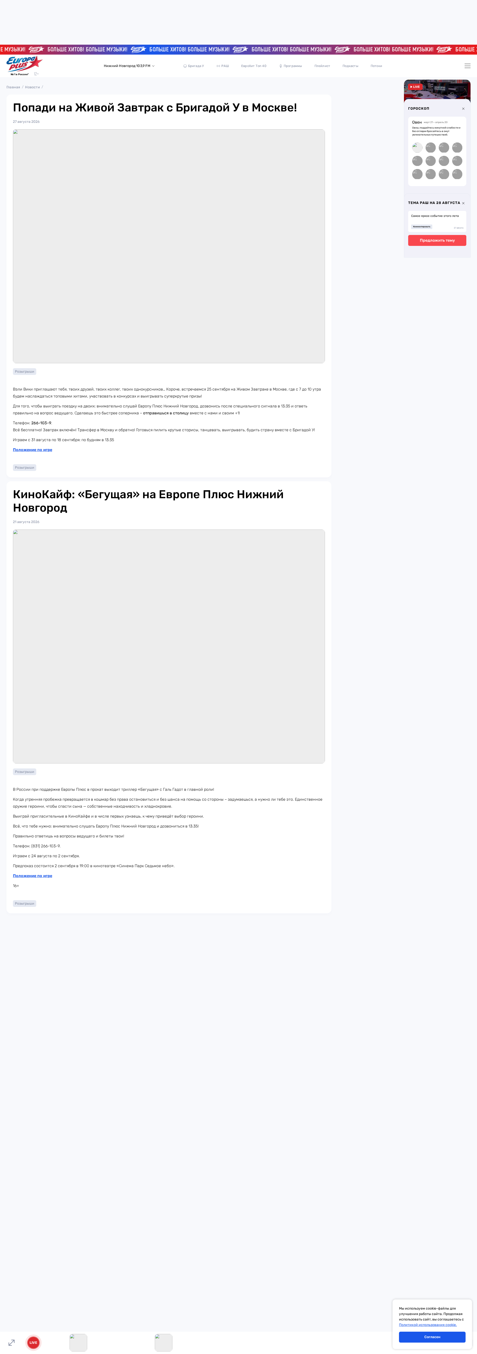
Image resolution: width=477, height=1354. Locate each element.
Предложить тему (437, 240)
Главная (13, 87)
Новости (32, 87)
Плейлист (322, 66)
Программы (293, 66)
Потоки (376, 66)
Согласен (432, 1337)
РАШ (225, 66)
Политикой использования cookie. (428, 1325)
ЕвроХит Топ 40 (253, 66)
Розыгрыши (24, 371)
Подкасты (350, 66)
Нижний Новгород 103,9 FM (127, 66)
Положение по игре (32, 449)
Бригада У (196, 66)
